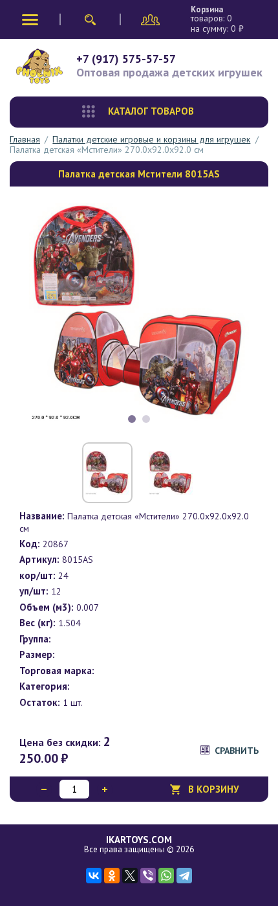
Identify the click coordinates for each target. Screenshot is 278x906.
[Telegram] (184, 875)
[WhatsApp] (166, 875)
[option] (139, 312)
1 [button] (132, 419)
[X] (130, 875)
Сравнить (237, 750)
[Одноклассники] (112, 875)
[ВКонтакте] (94, 875)
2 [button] (146, 419)
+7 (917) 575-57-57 (126, 58)
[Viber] (148, 875)
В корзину (213, 789)
